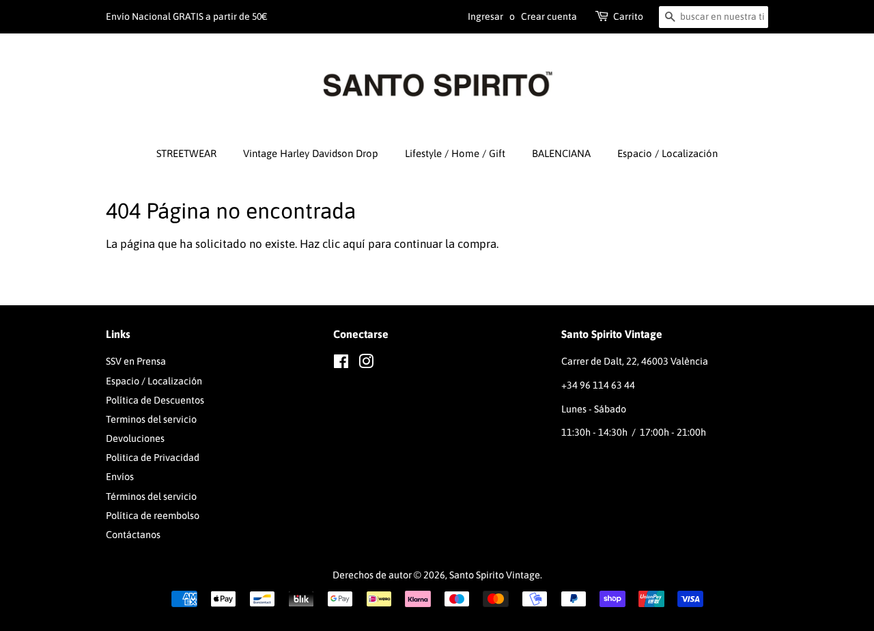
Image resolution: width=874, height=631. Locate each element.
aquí (354, 244)
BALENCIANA (561, 153)
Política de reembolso (152, 515)
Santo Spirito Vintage (494, 575)
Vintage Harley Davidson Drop (310, 153)
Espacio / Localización (667, 153)
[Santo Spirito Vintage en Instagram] (365, 364)
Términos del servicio (151, 496)
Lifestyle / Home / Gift (455, 153)
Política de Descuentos (155, 400)
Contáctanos (133, 534)
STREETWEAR (186, 153)
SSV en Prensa (136, 361)
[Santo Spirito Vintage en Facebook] (341, 364)
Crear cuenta (549, 16)
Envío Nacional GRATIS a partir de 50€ (187, 16)
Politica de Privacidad (152, 457)
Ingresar (485, 16)
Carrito (628, 16)
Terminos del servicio (151, 419)
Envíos (120, 476)
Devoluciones (135, 438)
